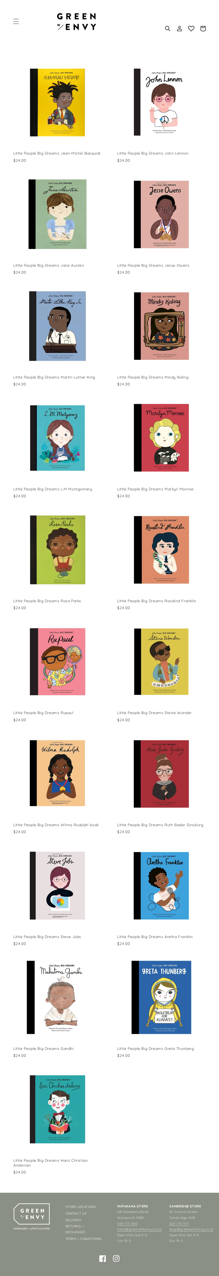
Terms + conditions (83, 1239)
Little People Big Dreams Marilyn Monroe (155, 489)
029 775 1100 (127, 1224)
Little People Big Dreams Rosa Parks (47, 600)
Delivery (73, 1220)
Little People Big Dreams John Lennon (153, 153)
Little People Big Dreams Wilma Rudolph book (56, 824)
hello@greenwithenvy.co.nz (139, 1229)
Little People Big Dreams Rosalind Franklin (156, 600)
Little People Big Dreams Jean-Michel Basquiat (57, 153)
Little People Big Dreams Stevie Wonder (154, 712)
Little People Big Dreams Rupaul (43, 712)
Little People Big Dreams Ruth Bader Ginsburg (160, 824)
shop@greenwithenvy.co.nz (191, 1229)
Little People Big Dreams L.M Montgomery (52, 489)
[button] (16, 21)
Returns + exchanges (75, 1229)
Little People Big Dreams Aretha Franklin (155, 936)
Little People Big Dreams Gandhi (43, 1048)
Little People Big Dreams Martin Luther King (54, 377)
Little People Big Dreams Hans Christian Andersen (50, 1163)
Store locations (80, 1207)
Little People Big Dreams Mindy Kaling (153, 377)
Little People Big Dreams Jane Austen (48, 265)
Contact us (76, 1213)
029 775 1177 (179, 1224)
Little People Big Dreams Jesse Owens (153, 265)
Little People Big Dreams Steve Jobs (47, 936)
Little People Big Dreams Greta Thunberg (155, 1048)
